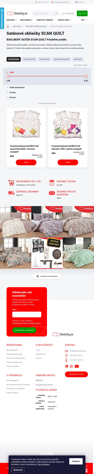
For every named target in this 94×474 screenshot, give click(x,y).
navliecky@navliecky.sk (78, 351)
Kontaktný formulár (76, 374)
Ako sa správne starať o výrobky (18, 384)
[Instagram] (71, 366)
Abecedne (78, 59)
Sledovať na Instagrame (49, 276)
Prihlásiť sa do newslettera (24, 330)
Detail (26, 162)
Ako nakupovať (12, 350)
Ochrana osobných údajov (16, 358)
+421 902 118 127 (76, 355)
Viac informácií (44, 464)
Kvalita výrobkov (12, 393)
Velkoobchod (40, 354)
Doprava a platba (13, 366)
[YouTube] (76, 366)
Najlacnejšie (29, 59)
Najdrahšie (44, 59)
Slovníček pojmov (13, 380)
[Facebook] (66, 366)
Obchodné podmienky (14, 354)
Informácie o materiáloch (16, 388)
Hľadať (56, 13)
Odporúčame (13, 59)
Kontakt (38, 358)
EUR (80, 2)
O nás (38, 350)
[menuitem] (12, 20)
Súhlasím (76, 461)
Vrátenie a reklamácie (14, 362)
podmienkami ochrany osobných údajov (26, 323)
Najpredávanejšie (61, 59)
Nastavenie (18, 470)
